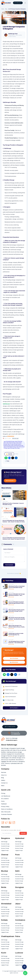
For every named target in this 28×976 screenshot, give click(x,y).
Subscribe (23, 833)
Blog (6, 8)
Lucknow (19, 953)
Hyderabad (19, 838)
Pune (17, 855)
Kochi (3, 953)
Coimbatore (20, 920)
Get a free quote (17, 2)
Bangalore (5, 838)
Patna (17, 936)
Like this (9, 454)
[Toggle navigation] (25, 3)
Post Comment (9, 564)
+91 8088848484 (15, 734)
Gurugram (19, 887)
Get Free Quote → (10, 480)
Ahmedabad (6, 904)
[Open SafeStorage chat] (24, 967)
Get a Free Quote (14, 658)
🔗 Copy (7, 461)
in (16, 457)
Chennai (4, 855)
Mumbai (4, 871)
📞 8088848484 (14, 662)
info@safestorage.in (11, 740)
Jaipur (18, 904)
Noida (3, 887)
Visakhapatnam (7, 936)
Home (2, 8)
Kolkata (4, 920)
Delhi (17, 871)
